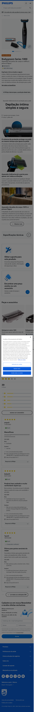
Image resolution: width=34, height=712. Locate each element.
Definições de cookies (16, 364)
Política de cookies (24, 360)
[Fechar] (29, 337)
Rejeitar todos (16, 368)
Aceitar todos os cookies (16, 373)
